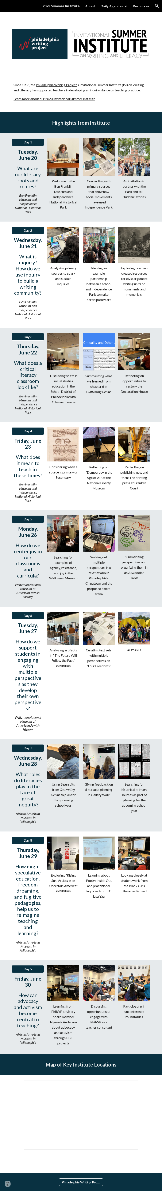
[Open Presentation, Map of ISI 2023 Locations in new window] (130, 1085)
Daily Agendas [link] (112, 6)
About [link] (90, 6)
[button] (157, 6)
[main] (81, 92)
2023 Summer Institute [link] (61, 6)
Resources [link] (141, 6)
